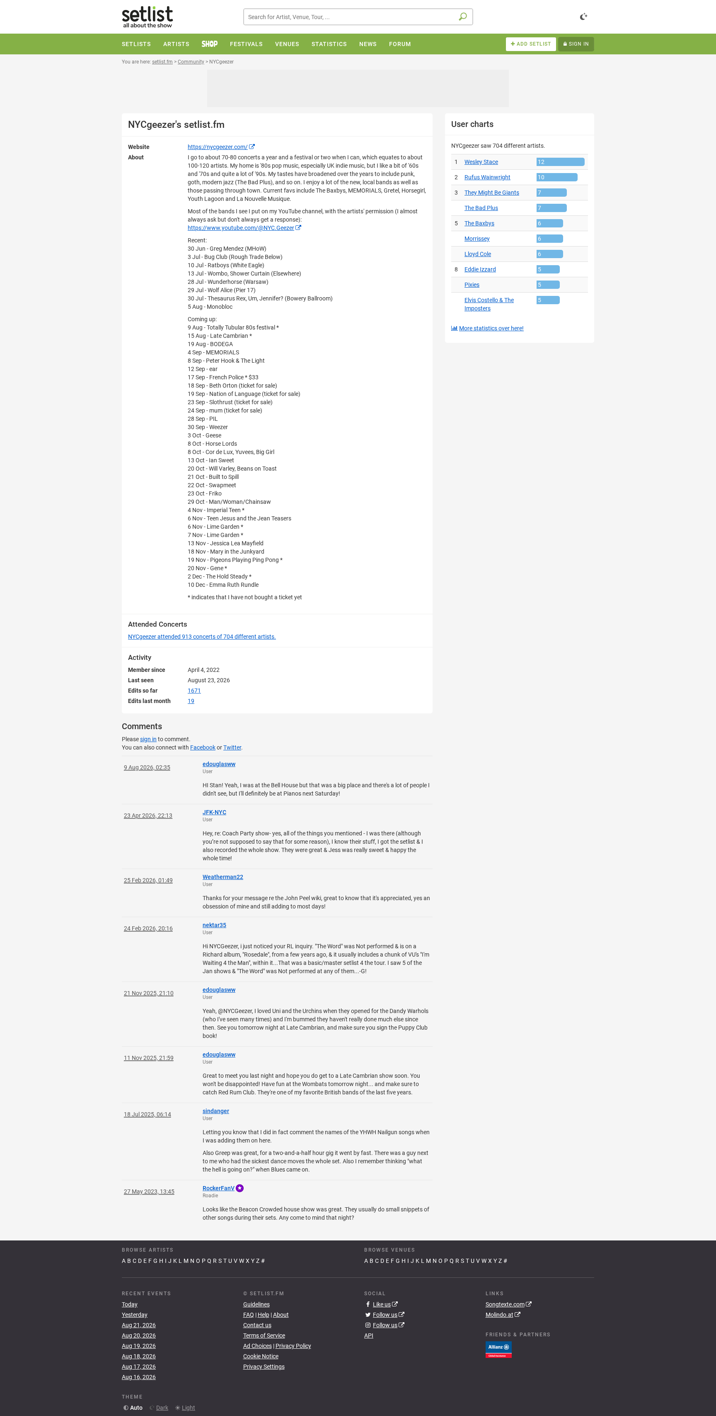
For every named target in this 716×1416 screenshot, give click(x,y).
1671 (194, 690)
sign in (148, 739)
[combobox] (358, 16)
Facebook (202, 747)
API (368, 1335)
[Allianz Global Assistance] (499, 1349)
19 (191, 701)
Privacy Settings (264, 1366)
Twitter (232, 747)
